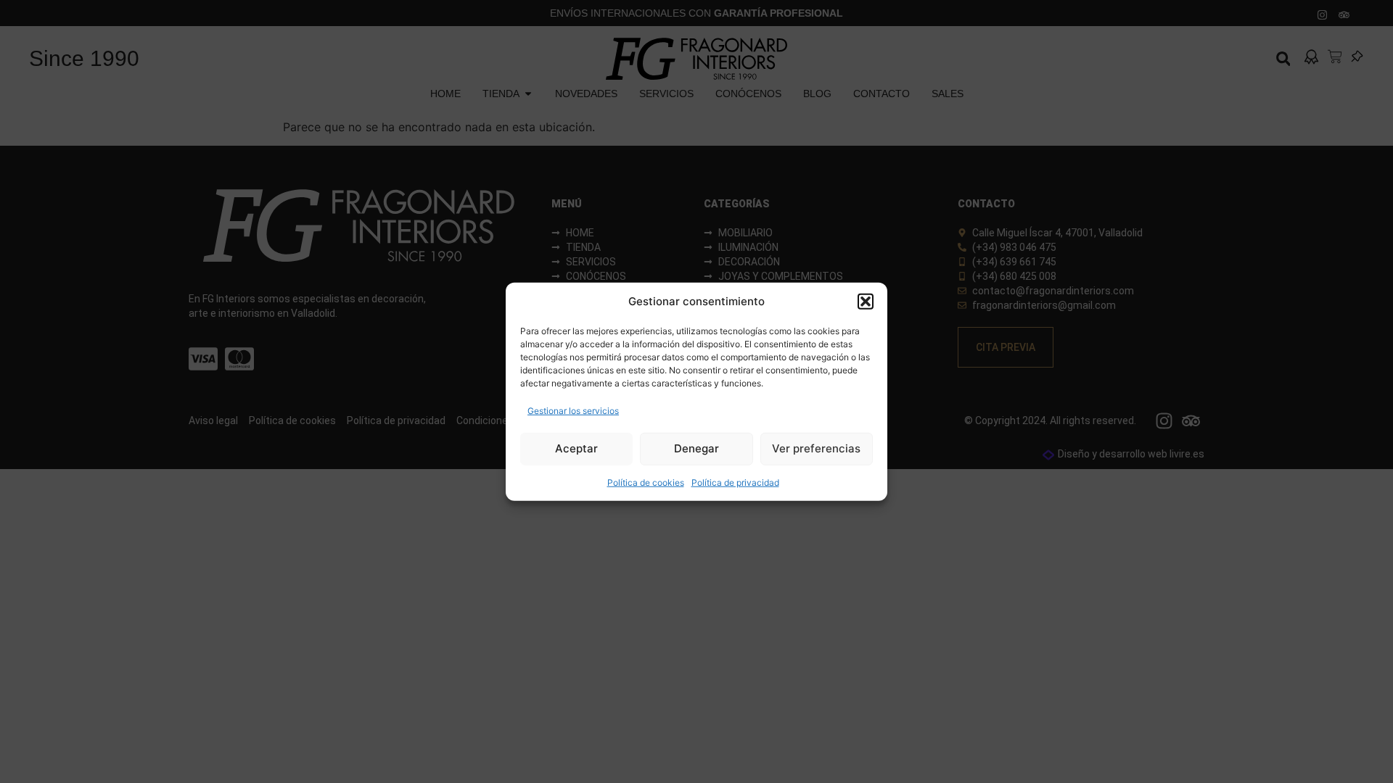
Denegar (696, 448)
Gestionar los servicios (573, 410)
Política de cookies (645, 481)
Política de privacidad (735, 481)
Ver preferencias (816, 448)
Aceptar (576, 448)
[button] (865, 301)
